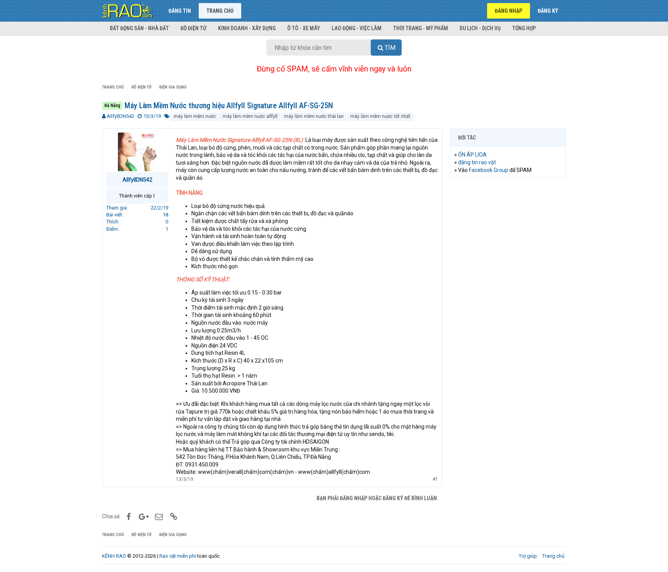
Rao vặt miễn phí (177, 556)
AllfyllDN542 (120, 116)
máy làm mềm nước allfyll (250, 116)
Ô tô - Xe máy (303, 28)
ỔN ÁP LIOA (472, 155)
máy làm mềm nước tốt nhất (380, 116)
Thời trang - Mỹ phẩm (420, 28)
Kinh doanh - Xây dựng (247, 28)
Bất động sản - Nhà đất (139, 28)
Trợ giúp (528, 556)
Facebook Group (488, 170)
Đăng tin (180, 11)
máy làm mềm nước (195, 116)
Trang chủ (219, 11)
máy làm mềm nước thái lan (314, 116)
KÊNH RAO (114, 556)
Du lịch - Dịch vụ (480, 28)
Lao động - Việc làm (357, 28)
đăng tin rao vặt (477, 162)
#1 (435, 479)
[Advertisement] (508, 302)
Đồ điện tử (193, 28)
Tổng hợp (524, 28)
